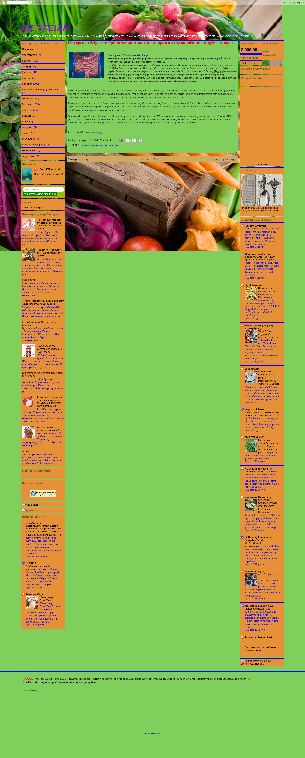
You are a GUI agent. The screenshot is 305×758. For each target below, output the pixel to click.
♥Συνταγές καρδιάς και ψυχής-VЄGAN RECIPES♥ (260, 255)
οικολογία (27, 109)
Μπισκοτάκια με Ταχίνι (257, 228)
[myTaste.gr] (29, 510)
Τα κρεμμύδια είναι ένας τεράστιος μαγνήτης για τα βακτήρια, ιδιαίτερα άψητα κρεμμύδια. (49, 401)
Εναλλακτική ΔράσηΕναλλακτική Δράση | (42, 524)
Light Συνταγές (253, 285)
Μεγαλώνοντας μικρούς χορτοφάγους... (259, 327)
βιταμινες (27, 72)
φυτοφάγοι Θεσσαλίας (258, 497)
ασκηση (26, 66)
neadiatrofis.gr (140, 55)
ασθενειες (85, 145)
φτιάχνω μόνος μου (32, 144)
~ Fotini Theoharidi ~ (50, 169)
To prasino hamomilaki (258, 637)
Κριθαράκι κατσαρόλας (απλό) (261, 259)
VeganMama (252, 368)
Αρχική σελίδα (150, 159)
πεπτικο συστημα (109, 145)
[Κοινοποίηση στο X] (134, 140)
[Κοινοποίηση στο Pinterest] (140, 140)
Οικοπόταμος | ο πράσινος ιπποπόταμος (261, 648)
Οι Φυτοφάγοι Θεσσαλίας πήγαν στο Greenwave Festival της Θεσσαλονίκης (267, 506)
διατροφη (27, 83)
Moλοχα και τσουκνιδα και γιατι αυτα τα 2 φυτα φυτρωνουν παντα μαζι (268, 446)
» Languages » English (258, 468)
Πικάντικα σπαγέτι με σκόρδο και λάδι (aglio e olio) (269, 291)
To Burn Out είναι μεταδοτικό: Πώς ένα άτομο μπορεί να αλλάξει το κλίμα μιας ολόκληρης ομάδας (43, 531)
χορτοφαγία (28, 150)
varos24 (262, 164)
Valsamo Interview (254, 471)
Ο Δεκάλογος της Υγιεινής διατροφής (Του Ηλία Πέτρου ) (50, 348)
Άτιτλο (25, 451)
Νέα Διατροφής (94, 132)
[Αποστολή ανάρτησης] (120, 140)
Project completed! (255, 608)
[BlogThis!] (130, 140)
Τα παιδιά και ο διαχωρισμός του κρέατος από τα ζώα (268, 334)
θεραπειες (27, 104)
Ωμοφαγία (27, 49)
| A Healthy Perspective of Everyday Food (260, 539)
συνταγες (27, 138)
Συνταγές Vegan (35, 594)
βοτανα (26, 78)
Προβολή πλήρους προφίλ (48, 174)
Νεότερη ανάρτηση (79, 159)
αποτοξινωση (29, 54)
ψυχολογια (28, 156)
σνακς (25, 133)
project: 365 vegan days (259, 605)
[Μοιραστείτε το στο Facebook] (137, 140)
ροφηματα (27, 127)
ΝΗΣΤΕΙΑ (31, 563)
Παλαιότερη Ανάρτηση (223, 159)
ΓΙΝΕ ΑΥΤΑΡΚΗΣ (254, 437)
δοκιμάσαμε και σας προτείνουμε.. (41, 89)
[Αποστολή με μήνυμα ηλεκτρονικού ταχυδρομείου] (127, 140)
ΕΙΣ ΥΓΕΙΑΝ (45, 28)
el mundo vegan (254, 571)
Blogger (156, 733)
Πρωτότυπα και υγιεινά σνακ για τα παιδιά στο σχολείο (49, 252)
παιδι (25, 121)
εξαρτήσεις (28, 98)
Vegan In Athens (254, 409)
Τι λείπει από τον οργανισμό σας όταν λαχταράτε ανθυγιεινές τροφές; (43, 302)
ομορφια (26, 115)
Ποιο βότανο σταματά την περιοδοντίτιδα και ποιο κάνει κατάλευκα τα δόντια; (50, 224)
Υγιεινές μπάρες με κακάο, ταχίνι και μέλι (48, 428)
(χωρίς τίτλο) (29, 279)
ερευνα (95, 145)
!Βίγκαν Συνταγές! (255, 225)
